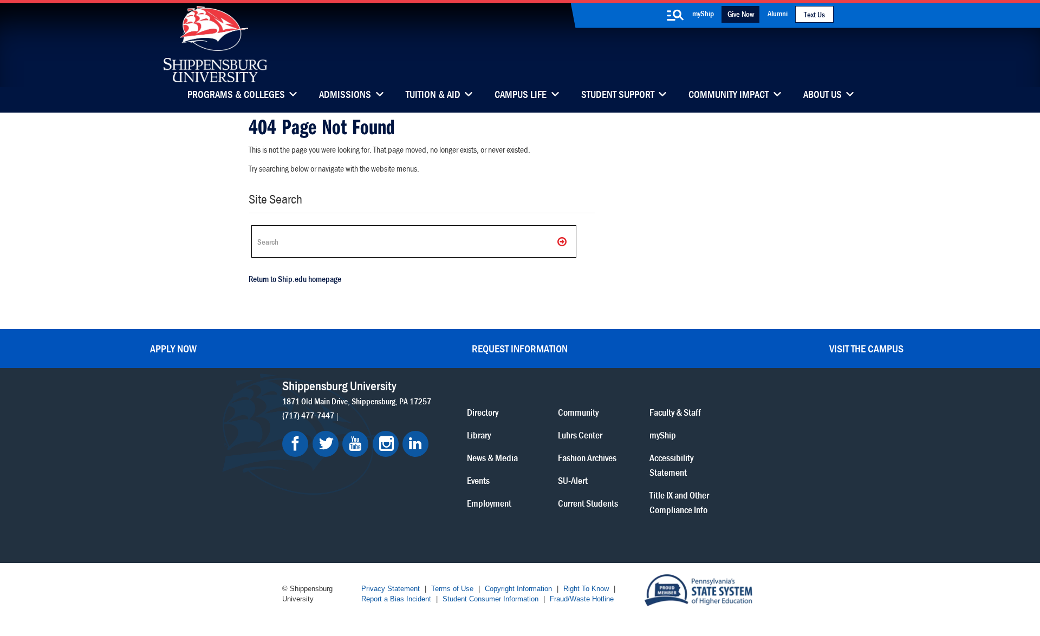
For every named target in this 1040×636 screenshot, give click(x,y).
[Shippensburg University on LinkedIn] (415, 444)
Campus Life (521, 95)
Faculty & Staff (675, 412)
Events (478, 480)
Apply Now (173, 348)
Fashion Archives (587, 457)
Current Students (588, 503)
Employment (489, 503)
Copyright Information (518, 589)
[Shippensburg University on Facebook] (295, 444)
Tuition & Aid (433, 95)
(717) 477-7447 (308, 415)
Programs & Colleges (236, 95)
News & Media (492, 457)
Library (479, 435)
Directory (482, 412)
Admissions (345, 95)
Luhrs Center (580, 435)
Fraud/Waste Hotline (582, 599)
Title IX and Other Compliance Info (679, 502)
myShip (703, 13)
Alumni (778, 13)
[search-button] (675, 15)
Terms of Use (452, 589)
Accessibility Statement (671, 464)
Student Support (617, 95)
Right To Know (586, 589)
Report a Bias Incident (396, 599)
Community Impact (728, 95)
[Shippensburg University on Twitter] (326, 444)
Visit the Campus (866, 348)
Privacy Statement (390, 589)
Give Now (740, 14)
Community (578, 412)
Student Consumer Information (490, 599)
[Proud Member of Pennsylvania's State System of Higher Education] (698, 589)
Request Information (520, 348)
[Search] (563, 241)
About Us (822, 95)
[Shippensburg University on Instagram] (386, 444)
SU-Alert (573, 480)
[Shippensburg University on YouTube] (355, 444)
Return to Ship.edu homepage (295, 278)
